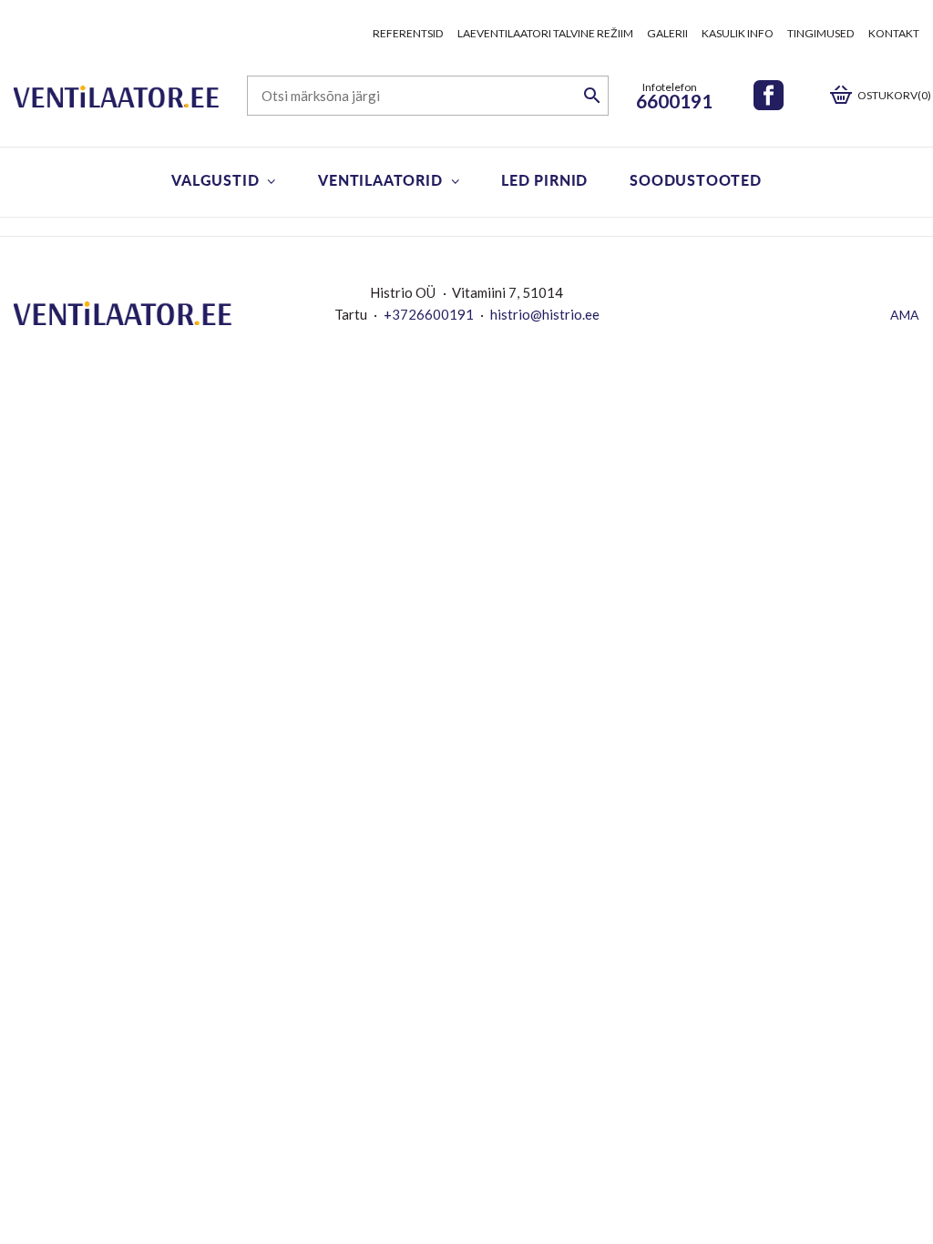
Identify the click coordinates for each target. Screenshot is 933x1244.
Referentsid (408, 33)
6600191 (674, 100)
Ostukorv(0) (894, 95)
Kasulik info (738, 33)
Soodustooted (696, 180)
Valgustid (215, 180)
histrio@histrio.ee (545, 314)
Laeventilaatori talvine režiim (545, 33)
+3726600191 (429, 314)
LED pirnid (544, 180)
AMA (904, 314)
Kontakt (893, 33)
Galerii (667, 33)
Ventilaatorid (380, 180)
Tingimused (821, 33)
